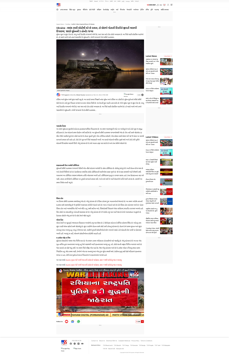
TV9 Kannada (134, 345)
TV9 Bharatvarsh (108, 345)
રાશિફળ (99, 10)
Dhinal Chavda (80, 95)
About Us (102, 341)
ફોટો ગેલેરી (92, 10)
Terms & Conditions (146, 341)
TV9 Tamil (157, 345)
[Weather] (158, 5)
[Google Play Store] (66, 349)
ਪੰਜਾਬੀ (119, 1)
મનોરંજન (136, 10)
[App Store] (79, 349)
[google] (130, 95)
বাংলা (115, 1)
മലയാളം (128, 1)
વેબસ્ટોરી (129, 10)
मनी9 (132, 1)
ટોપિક (147, 10)
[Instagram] (78, 344)
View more (167, 56)
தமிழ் (123, 1)
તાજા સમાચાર (64, 10)
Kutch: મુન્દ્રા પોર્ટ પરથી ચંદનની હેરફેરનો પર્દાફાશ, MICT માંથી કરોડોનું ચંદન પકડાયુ (94, 260)
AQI (161, 5)
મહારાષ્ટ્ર (156, 10)
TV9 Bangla (142, 345)
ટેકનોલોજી (106, 10)
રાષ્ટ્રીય (112, 10)
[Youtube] (67, 321)
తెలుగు (107, 1)
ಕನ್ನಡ (101, 1)
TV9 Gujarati (65, 95)
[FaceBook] (71, 344)
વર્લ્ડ (117, 10)
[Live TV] (164, 5)
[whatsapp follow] (78, 321)
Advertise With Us (111, 341)
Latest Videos (152, 136)
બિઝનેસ (122, 10)
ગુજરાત (79, 10)
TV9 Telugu (125, 345)
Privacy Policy (135, 341)
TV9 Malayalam (165, 345)
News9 (96, 1)
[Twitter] (75, 344)
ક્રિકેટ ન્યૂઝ (72, 10)
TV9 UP (105, 349)
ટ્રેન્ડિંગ (142, 10)
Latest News (151, 55)
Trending (67, 24)
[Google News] (73, 321)
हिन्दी (91, 1)
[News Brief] (151, 5)
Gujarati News (60, 24)
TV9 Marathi (117, 345)
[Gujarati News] (58, 5)
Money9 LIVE (120, 349)
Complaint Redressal (124, 341)
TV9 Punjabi (150, 345)
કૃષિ (152, 10)
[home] (57, 9)
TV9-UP (137, 1)
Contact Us (94, 341)
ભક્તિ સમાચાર (165, 10)
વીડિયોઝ (85, 10)
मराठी (111, 1)
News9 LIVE (111, 349)
